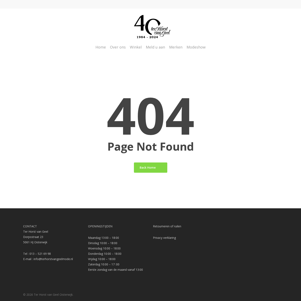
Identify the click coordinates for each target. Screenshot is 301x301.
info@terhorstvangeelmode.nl (53, 259)
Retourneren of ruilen (167, 226)
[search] (265, 27)
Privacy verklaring (164, 238)
